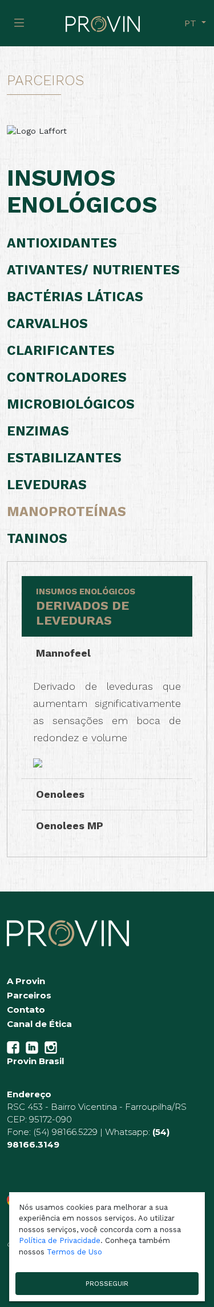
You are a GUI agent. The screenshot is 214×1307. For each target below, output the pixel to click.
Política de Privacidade (59, 1240)
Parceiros (29, 995)
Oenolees (60, 794)
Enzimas (38, 431)
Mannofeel (63, 653)
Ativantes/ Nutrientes (93, 270)
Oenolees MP (69, 826)
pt (191, 23)
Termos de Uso (74, 1252)
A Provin (26, 981)
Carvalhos (47, 323)
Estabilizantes (64, 458)
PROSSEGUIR (107, 1284)
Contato (26, 1009)
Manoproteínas (66, 511)
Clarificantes (61, 350)
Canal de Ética (39, 1023)
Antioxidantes (62, 243)
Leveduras (47, 485)
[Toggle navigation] (19, 23)
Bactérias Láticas (75, 297)
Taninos (37, 538)
